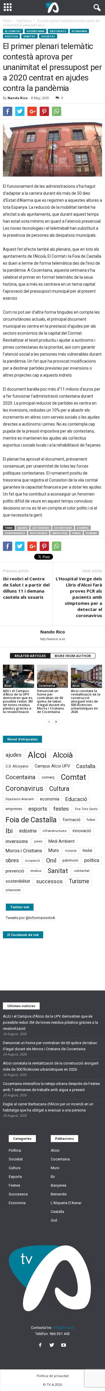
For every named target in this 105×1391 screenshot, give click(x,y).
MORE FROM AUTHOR (73, 656)
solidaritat (81, 871)
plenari (91, 533)
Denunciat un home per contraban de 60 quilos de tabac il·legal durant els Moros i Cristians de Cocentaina (51, 701)
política (91, 860)
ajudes (22, 528)
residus (35, 871)
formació (71, 819)
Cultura (59, 788)
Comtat (73, 777)
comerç (83, 528)
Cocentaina (35, 31)
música (70, 851)
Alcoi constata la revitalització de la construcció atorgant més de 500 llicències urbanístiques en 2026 (85, 701)
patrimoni (70, 860)
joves (38, 841)
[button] (96, 7)
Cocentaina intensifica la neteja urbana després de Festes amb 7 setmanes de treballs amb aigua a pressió (51, 1086)
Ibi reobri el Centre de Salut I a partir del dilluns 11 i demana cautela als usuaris (26, 588)
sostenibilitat (18, 881)
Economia (79, 31)
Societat (48, 36)
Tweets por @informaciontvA (30, 918)
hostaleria (38, 533)
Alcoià (63, 755)
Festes (14, 1185)
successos (49, 881)
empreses (14, 809)
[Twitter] (53, 1345)
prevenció (15, 871)
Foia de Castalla (31, 819)
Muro (53, 850)
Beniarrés (58, 1194)
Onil (51, 860)
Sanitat (29, 36)
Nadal (87, 850)
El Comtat (13, 31)
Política (11, 36)
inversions (17, 841)
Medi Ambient (61, 841)
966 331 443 (60, 1334)
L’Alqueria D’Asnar (66, 1203)
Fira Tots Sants (86, 809)
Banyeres (58, 1185)
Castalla (85, 766)
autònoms (40, 528)
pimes (76, 533)
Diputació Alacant (20, 799)
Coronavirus (15, 533)
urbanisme (13, 890)
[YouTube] (64, 1345)
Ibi (9, 831)
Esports (15, 1176)
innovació (82, 830)
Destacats (58, 31)
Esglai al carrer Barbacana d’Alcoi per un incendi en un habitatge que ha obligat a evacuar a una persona (48, 1107)
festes (61, 809)
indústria (59, 533)
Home (7, 21)
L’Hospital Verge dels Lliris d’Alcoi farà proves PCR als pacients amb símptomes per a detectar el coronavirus (79, 597)
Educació (76, 799)
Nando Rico (17, 98)
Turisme (79, 881)
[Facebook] (41, 1345)
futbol (91, 820)
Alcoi (8, 686)
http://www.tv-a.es (52, 639)
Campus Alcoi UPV (52, 766)
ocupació (32, 861)
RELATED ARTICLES (30, 656)
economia (49, 799)
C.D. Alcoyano (17, 766)
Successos (18, 1194)
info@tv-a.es (63, 1327)
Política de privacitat (53, 1376)
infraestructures (54, 831)
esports (37, 809)
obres (12, 860)
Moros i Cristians (24, 850)
